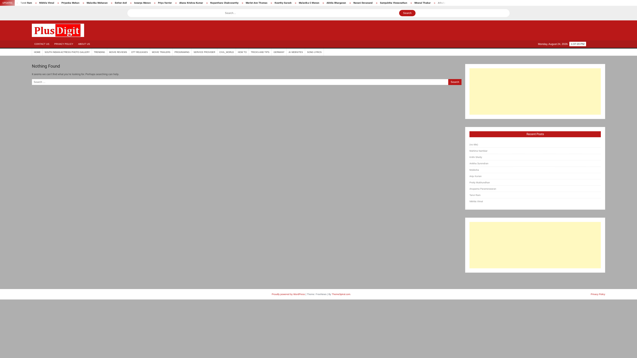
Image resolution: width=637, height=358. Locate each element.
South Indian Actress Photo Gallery (67, 52)
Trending (99, 52)
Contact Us (41, 44)
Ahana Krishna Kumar (169, 3)
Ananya (441, 3)
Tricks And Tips (260, 52)
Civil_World (226, 52)
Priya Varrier (143, 3)
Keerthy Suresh (261, 3)
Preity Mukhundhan (479, 182)
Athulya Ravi (423, 3)
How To (242, 52)
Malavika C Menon (287, 3)
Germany (279, 52)
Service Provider (204, 52)
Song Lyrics (314, 52)
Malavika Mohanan (75, 3)
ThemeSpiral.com (341, 294)
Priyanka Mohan (49, 3)
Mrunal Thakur (401, 3)
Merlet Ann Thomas (235, 3)
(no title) (473, 144)
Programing (182, 52)
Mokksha (474, 170)
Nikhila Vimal (476, 201)
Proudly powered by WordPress (288, 294)
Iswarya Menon (120, 3)
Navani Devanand (341, 3)
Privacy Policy (63, 44)
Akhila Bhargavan (314, 3)
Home (37, 52)
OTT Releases (139, 52)
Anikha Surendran (478, 163)
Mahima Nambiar (478, 150)
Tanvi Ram (475, 195)
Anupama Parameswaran (482, 188)
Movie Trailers (161, 52)
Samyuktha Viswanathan (371, 3)
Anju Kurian (475, 176)
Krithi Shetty (475, 157)
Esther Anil (99, 3)
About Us (84, 44)
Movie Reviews (118, 52)
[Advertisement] (535, 91)
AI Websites (296, 52)
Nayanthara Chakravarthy (202, 3)
